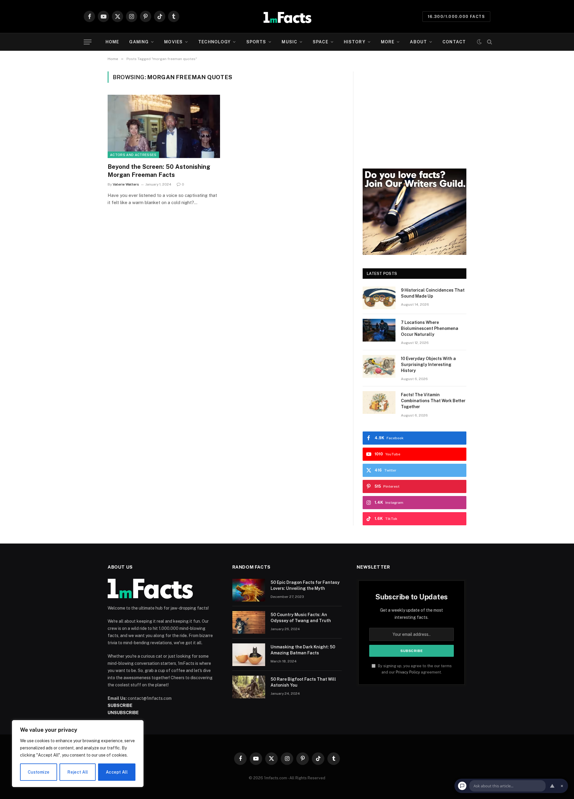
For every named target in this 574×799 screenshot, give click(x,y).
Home (112, 41)
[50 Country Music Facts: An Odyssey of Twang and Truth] (248, 622)
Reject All (77, 772)
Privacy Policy (408, 672)
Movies (173, 41)
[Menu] (87, 42)
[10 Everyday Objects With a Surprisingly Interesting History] (379, 366)
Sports (256, 41)
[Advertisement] (414, 113)
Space (320, 41)
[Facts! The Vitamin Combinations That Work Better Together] (379, 402)
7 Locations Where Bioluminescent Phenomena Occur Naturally (429, 328)
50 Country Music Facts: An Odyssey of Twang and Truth (301, 617)
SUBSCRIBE (120, 705)
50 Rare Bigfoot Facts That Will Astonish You (303, 682)
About (418, 41)
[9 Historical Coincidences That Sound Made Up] (379, 298)
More (387, 41)
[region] (78, 753)
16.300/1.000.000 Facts (456, 16)
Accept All (117, 772)
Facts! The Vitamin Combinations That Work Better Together (433, 400)
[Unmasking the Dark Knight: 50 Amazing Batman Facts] (248, 654)
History (354, 41)
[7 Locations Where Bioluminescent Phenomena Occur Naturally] (379, 330)
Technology (214, 41)
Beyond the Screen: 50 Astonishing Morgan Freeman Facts (159, 170)
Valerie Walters (126, 184)
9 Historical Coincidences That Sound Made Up (433, 293)
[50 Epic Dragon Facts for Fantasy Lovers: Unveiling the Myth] (248, 590)
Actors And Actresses (133, 155)
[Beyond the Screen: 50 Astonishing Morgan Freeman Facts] (164, 126)
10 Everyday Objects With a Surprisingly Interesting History (428, 364)
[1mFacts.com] (287, 16)
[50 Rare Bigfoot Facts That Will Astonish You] (248, 687)
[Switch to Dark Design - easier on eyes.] (479, 42)
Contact (454, 41)
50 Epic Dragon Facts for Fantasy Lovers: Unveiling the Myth (305, 585)
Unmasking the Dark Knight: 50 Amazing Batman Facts (303, 650)
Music (289, 41)
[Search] (489, 42)
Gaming (139, 41)
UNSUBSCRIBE (123, 712)
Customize (39, 772)
